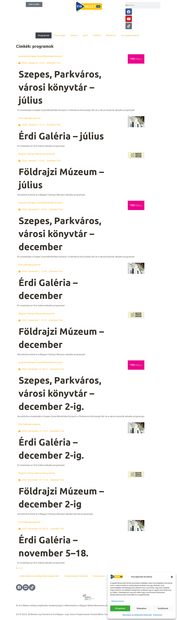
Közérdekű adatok (130, 35)
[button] (172, 577)
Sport (85, 35)
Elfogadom (120, 608)
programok (24, 56)
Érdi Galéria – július (61, 136)
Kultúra (73, 35)
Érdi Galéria (24, 118)
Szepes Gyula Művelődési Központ (46, 56)
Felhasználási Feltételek (76, 576)
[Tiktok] (128, 26)
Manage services (117, 601)
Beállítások (163, 608)
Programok (43, 35)
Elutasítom (141, 608)
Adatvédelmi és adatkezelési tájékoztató (137, 615)
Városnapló (59, 35)
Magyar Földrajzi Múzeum (31, 154)
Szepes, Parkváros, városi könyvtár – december (60, 233)
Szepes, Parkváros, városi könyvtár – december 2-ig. (60, 393)
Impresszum (157, 615)
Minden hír (111, 35)
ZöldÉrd (97, 35)
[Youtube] (128, 19)
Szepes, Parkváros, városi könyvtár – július (60, 87)
